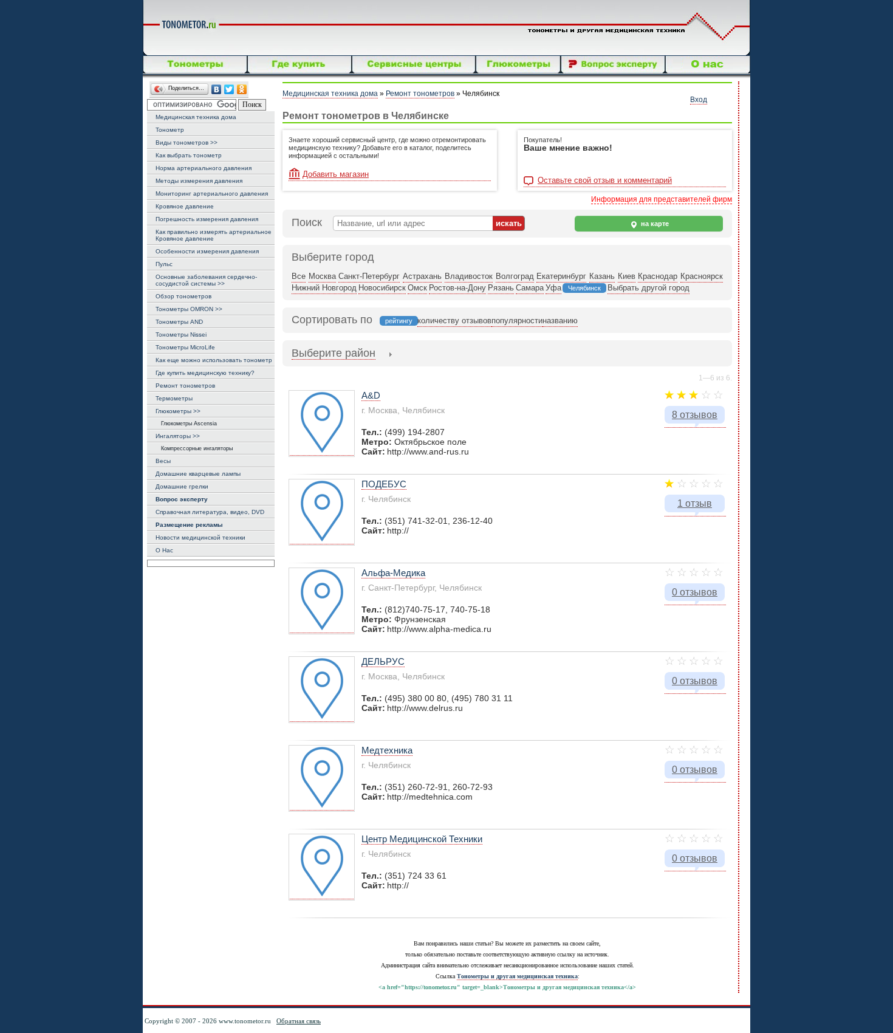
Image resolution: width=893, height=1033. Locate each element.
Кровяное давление (185, 206)
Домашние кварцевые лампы (198, 473)
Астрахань (422, 276)
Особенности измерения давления (207, 251)
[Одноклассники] (242, 89)
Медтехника (386, 750)
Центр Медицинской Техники (421, 839)
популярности (516, 320)
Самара (530, 287)
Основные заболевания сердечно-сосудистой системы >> (206, 280)
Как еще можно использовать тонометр (214, 360)
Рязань (501, 287)
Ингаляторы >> (178, 436)
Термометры (174, 398)
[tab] (333, 354)
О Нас (164, 550)
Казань (602, 276)
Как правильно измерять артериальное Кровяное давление (214, 235)
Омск (417, 287)
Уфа (553, 287)
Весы (163, 461)
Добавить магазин (336, 174)
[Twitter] (229, 89)
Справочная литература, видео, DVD (210, 512)
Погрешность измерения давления (207, 219)
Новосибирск (382, 287)
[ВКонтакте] (216, 89)
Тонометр (170, 129)
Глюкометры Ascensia (186, 423)
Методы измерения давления (199, 180)
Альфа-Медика (393, 573)
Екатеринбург (561, 276)
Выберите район (333, 353)
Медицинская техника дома (196, 117)
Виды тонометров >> (186, 142)
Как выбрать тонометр (189, 155)
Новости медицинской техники (200, 537)
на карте (654, 223)
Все (299, 276)
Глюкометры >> (178, 411)
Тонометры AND (179, 321)
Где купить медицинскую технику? (205, 372)
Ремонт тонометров (185, 385)
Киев (626, 276)
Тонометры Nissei (181, 334)
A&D (370, 395)
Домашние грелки (182, 486)
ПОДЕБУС (383, 484)
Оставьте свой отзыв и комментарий (605, 180)
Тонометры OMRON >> (189, 309)
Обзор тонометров (183, 296)
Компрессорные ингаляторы (194, 448)
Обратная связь (298, 1020)
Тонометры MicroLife (185, 347)
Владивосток (469, 276)
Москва (322, 276)
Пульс (164, 264)
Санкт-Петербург (369, 276)
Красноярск (701, 276)
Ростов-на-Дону (457, 287)
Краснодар (657, 276)
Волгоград (515, 276)
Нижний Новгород (324, 287)
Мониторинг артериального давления (212, 193)
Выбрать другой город (648, 287)
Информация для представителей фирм (661, 199)
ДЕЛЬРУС (383, 661)
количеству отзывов (454, 320)
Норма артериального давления (203, 168)
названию (560, 320)
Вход (698, 99)
